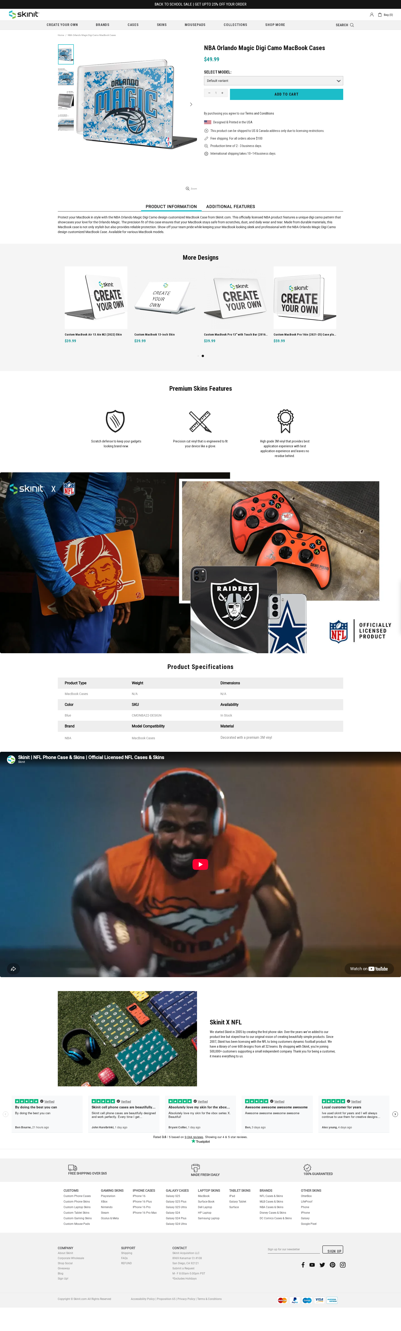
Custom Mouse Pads (77, 1223)
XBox (104, 1201)
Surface (234, 1207)
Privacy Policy (186, 1299)
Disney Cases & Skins (273, 1212)
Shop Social (65, 1263)
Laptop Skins (209, 1190)
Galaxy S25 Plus (176, 1201)
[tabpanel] (235, 309)
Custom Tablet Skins (76, 1212)
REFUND (126, 1263)
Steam (105, 1212)
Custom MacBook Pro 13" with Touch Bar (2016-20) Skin (236, 334)
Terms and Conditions (259, 113)
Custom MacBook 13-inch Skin (154, 334)
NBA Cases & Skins (271, 1207)
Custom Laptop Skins (77, 1207)
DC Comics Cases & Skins (276, 1218)
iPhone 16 (139, 1196)
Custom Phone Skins (77, 1201)
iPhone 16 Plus (142, 1201)
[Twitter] (322, 1265)
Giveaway (64, 1268)
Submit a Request (183, 1268)
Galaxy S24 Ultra (176, 1223)
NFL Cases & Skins (271, 1196)
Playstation (108, 1196)
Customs (71, 1190)
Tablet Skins (239, 1190)
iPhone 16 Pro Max (145, 1212)
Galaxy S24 (173, 1212)
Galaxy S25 (173, 1196)
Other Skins (311, 1190)
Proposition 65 (166, 1299)
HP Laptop (204, 1212)
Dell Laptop (205, 1207)
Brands (266, 1190)
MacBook (204, 1196)
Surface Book (206, 1201)
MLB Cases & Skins (271, 1201)
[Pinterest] (332, 1265)
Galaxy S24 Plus (176, 1218)
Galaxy (305, 1218)
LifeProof (306, 1201)
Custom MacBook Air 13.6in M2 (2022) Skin (93, 334)
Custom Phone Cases (77, 1196)
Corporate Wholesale (71, 1258)
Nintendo (107, 1207)
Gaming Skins (112, 1190)
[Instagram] (343, 1265)
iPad (232, 1196)
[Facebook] (303, 1265)
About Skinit (65, 1253)
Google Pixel (309, 1223)
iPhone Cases (144, 1190)
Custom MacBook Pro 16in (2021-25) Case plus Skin (305, 334)
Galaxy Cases (177, 1190)
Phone (305, 1207)
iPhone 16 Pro (142, 1207)
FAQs (124, 1258)
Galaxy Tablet (237, 1201)
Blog (60, 1273)
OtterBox (306, 1196)
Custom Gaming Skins (78, 1218)
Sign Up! (63, 1278)
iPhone (305, 1212)
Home (61, 35)
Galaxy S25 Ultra (176, 1207)
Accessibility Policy (143, 1299)
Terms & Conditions (209, 1299)
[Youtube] (312, 1265)
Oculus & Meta (110, 1218)
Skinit (24, 14)
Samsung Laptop (209, 1218)
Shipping (126, 1253)
